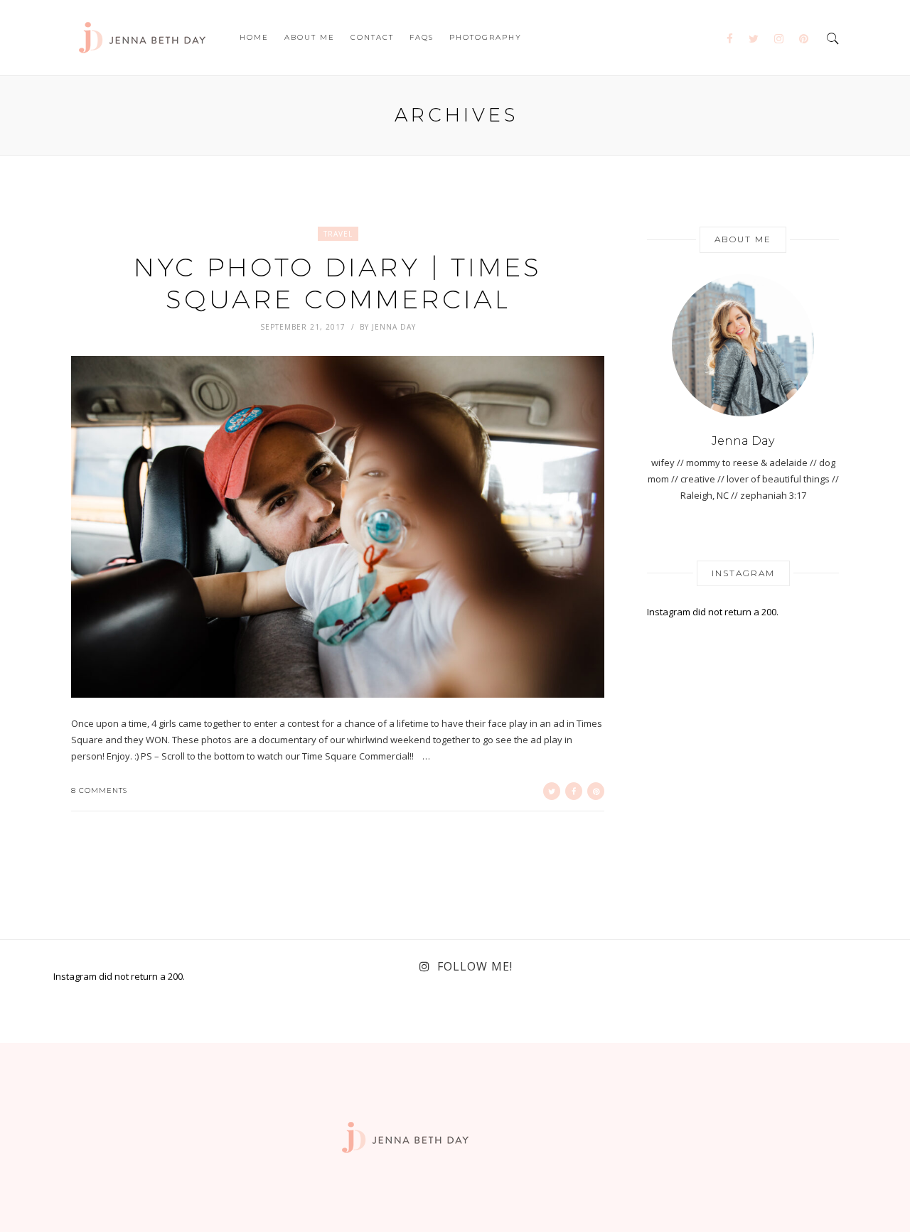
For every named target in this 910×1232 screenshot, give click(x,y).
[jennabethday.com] (142, 36)
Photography (485, 37)
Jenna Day (394, 327)
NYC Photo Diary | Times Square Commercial (338, 282)
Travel (338, 234)
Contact (372, 37)
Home (254, 37)
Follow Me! (475, 966)
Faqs (422, 37)
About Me (309, 37)
